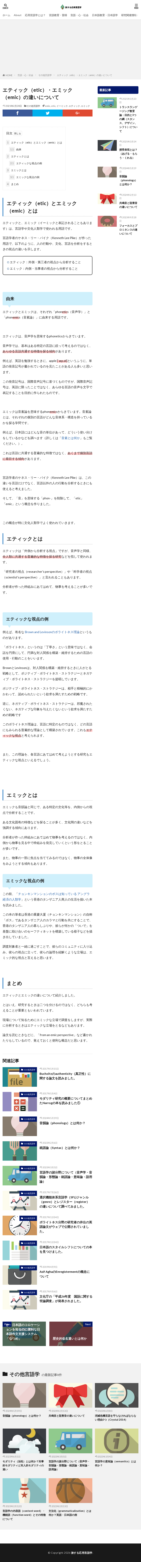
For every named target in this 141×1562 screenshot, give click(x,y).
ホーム (6, 15)
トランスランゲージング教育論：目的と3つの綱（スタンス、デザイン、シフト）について (128, 119)
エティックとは (18, 156)
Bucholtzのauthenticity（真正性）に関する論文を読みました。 (65, 1076)
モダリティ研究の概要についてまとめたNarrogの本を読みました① (66, 1101)
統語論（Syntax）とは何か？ (60, 1148)
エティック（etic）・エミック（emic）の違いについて (84, 75)
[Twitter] (47, 113)
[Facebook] (17, 113)
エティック (74, 106)
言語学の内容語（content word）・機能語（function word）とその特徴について (24, 1514)
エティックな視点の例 (26, 163)
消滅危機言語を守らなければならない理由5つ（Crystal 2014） (115, 1417)
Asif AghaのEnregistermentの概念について (65, 1274)
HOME (9, 75)
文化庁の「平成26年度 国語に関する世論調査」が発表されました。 (66, 1299)
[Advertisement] (70, 47)
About (17, 15)
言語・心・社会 (79, 15)
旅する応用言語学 (82, 1552)
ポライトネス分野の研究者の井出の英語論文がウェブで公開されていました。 (66, 1226)
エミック (85, 106)
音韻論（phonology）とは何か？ (62, 1123)
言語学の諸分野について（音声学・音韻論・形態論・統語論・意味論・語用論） (66, 1177)
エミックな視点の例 (24, 177)
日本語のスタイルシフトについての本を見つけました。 (66, 1249)
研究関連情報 (129, 15)
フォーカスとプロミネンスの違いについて (128, 229)
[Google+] (78, 113)
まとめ (13, 184)
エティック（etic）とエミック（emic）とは (34, 142)
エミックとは (16, 170)
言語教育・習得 (58, 15)
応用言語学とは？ (35, 15)
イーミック (62, 106)
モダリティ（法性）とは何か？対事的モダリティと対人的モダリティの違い (23, 1465)
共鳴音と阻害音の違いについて (128, 204)
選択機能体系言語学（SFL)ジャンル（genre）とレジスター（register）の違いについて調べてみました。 (65, 1201)
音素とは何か (70, 438)
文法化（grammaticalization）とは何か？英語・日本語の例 (70, 1512)
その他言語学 (45, 75)
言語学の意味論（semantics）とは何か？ (115, 1463)
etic (53, 106)
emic (47, 106)
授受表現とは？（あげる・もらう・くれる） (128, 153)
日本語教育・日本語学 (105, 15)
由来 (15, 149)
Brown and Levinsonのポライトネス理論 (52, 632)
